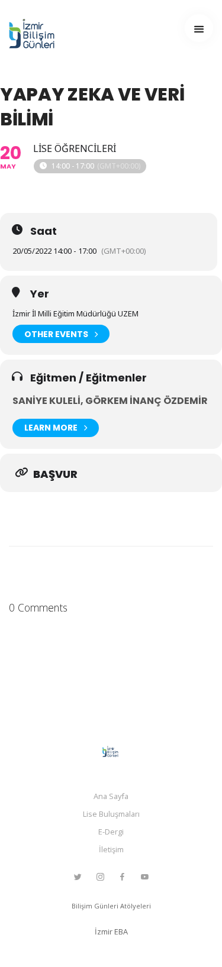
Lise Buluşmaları (111, 813)
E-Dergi (111, 831)
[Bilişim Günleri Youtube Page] (144, 877)
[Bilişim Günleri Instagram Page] (100, 877)
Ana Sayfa (111, 796)
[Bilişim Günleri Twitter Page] (77, 877)
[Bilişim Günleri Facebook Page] (122, 877)
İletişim (111, 849)
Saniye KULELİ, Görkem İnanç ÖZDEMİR (110, 401)
